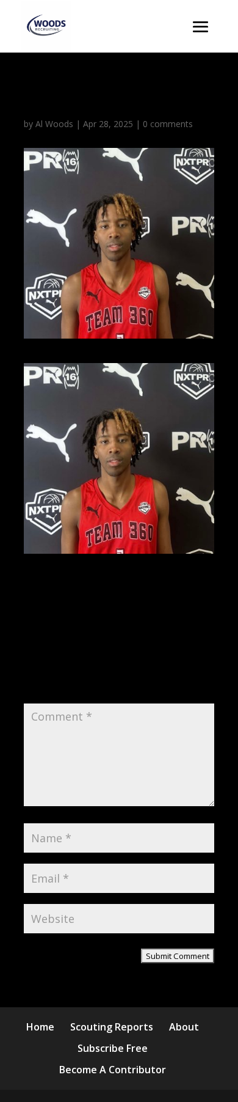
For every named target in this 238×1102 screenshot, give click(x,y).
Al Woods (54, 124)
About (184, 1027)
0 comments (168, 124)
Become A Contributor (112, 1069)
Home (40, 1027)
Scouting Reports (111, 1027)
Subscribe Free (113, 1048)
